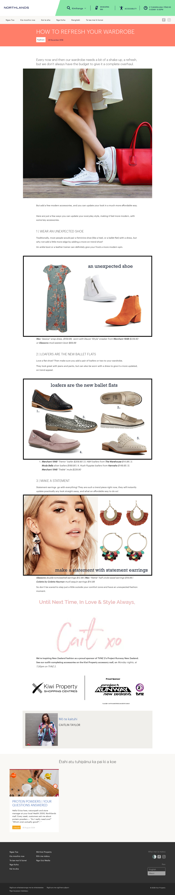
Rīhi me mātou (43, 856)
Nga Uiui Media (43, 860)
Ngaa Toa (10, 20)
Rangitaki (75, 20)
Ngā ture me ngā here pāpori (58, 887)
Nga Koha (60, 20)
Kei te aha (45, 20)
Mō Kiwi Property (44, 851)
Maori (151, 873)
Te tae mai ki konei (94, 20)
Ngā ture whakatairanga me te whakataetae (26, 887)
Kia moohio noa (27, 20)
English (152, 869)
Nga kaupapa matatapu (19, 890)
